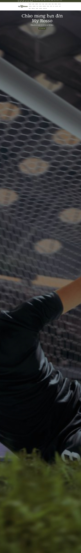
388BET (23, 0)
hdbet (20, 1)
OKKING (45, 0)
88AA (28, 0)
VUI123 (55, 0)
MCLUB (39, 0)
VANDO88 (52, 0)
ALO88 (30, 0)
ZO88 (57, 0)
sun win (61, 0)
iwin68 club (31, 1)
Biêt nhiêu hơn (42, 28)
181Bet (21, 0)
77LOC (26, 0)
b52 (58, 0)
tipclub (25, 1)
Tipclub (49, 0)
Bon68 (32, 0)
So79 (47, 0)
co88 (18, 1)
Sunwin (18, 0)
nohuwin (42, 0)
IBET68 (37, 0)
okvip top (23, 1)
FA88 (34, 0)
